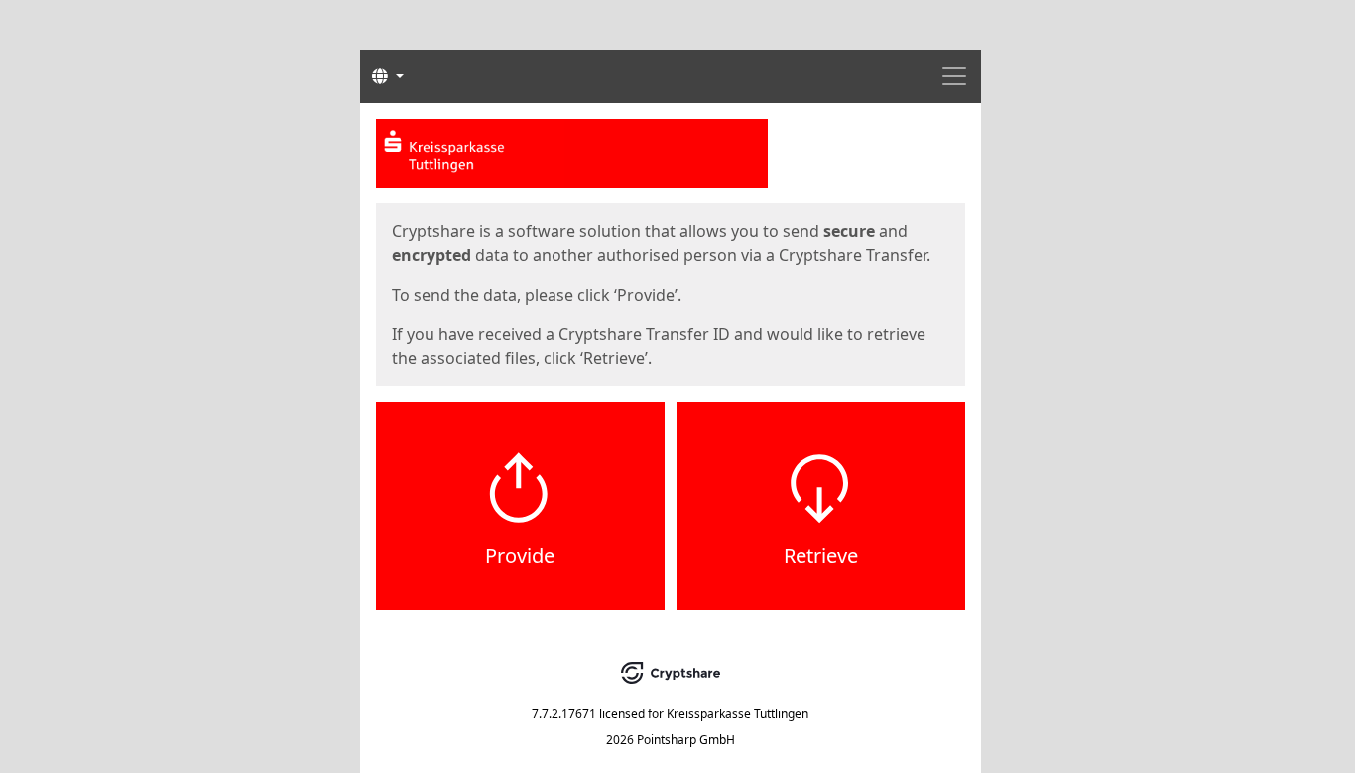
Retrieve (821, 555)
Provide (519, 555)
